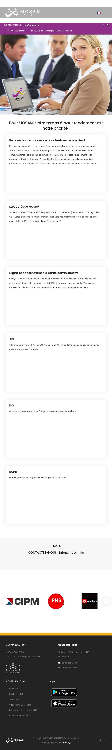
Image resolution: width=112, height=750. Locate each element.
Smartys (67, 742)
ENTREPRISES (16, 694)
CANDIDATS (15, 688)
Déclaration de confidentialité (23, 710)
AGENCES (14, 699)
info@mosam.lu (31, 25)
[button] (106, 601)
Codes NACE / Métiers (20, 705)
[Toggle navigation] (106, 13)
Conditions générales (19, 715)
